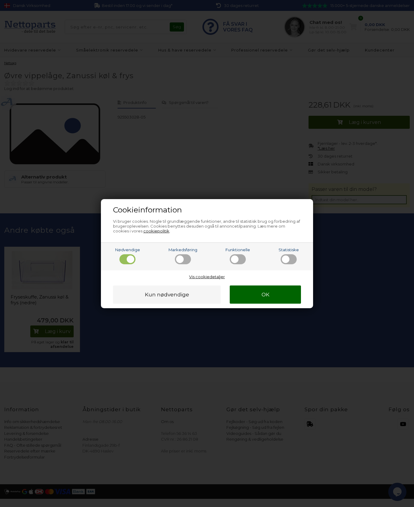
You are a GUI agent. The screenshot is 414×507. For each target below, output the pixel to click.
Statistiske (289, 249)
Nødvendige (127, 249)
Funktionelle (237, 249)
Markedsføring (183, 249)
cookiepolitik (156, 230)
